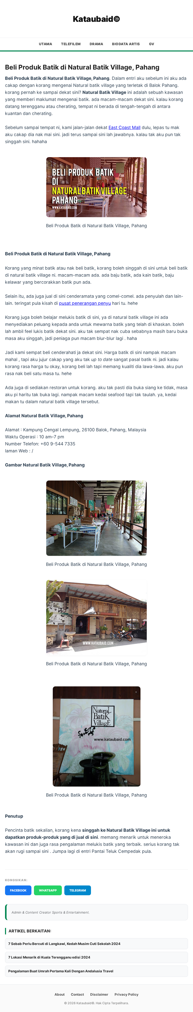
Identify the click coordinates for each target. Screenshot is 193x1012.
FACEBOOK (18, 890)
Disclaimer (99, 994)
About (60, 994)
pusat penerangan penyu (85, 303)
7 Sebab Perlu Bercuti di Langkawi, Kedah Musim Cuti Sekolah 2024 (64, 944)
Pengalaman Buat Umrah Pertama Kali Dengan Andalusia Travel (60, 971)
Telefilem (71, 44)
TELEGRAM (77, 890)
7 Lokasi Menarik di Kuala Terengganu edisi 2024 (49, 957)
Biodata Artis (126, 44)
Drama (96, 44)
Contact (77, 994)
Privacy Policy (126, 994)
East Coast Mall (124, 127)
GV (151, 44)
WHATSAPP (48, 890)
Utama (45, 44)
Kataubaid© (96, 19)
